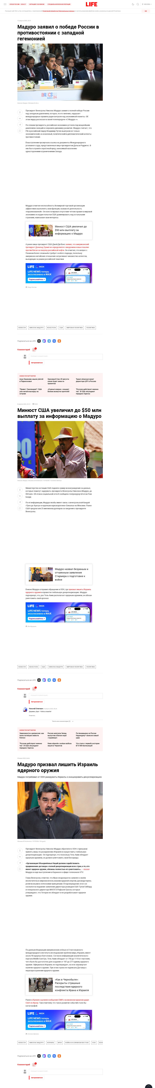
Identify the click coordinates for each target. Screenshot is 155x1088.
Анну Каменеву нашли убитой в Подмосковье (31, 380)
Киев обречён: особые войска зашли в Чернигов (59, 744)
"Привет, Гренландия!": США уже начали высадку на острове (31, 391)
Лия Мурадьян (32, 626)
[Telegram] (49, 341)
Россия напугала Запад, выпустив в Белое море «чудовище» (57, 735)
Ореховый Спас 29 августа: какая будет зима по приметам (58, 381)
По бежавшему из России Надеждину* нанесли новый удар (87, 735)
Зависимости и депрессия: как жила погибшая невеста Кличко (32, 735)
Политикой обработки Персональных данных (58, 11)
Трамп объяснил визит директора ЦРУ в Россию (86, 380)
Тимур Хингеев (32, 287)
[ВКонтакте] (54, 341)
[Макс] (44, 341)
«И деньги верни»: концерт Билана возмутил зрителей (58, 390)
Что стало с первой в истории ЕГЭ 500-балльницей (87, 744)
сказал (86, 869)
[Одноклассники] (59, 341)
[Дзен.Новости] (39, 341)
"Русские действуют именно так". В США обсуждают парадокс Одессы (87, 391)
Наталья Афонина (33, 1034)
